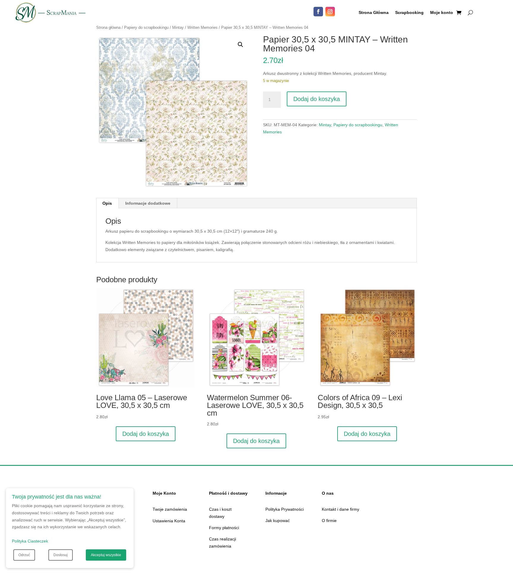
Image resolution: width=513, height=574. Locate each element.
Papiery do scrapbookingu (146, 27)
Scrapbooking (409, 12)
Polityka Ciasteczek (30, 541)
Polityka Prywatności (284, 509)
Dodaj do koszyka (316, 99)
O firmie (329, 520)
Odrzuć (24, 555)
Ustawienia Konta (169, 520)
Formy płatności (224, 527)
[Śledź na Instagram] (330, 11)
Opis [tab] (107, 203)
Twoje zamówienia (170, 509)
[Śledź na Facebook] (318, 11)
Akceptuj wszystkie (106, 555)
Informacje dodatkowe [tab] (147, 203)
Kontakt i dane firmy (340, 509)
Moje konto (441, 12)
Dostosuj (60, 555)
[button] (240, 44)
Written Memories (202, 27)
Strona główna (108, 27)
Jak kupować (277, 520)
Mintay (178, 27)
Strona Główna (374, 12)
